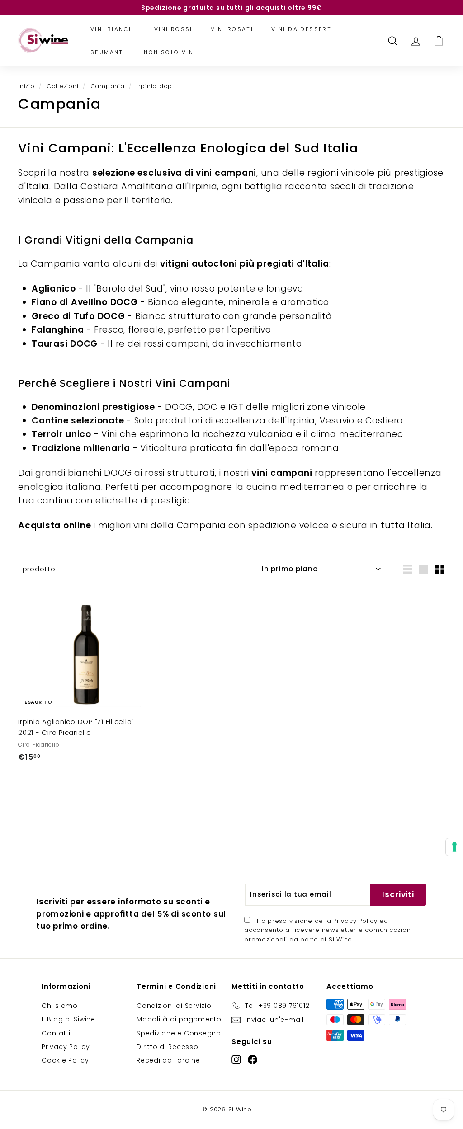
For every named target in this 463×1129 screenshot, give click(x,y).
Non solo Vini (170, 52)
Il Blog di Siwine (68, 1019)
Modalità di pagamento (179, 1019)
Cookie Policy (65, 1060)
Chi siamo (60, 1005)
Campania (107, 86)
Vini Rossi (173, 29)
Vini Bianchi (113, 29)
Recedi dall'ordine (168, 1060)
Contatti (56, 1033)
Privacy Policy (355, 921)
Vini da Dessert (301, 29)
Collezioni (63, 86)
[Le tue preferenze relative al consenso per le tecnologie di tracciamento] (454, 847)
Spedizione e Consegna (179, 1033)
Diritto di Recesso (167, 1046)
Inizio (26, 86)
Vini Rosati (232, 29)
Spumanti (108, 52)
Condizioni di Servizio (174, 1005)
